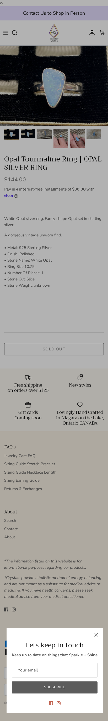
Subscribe (54, 687)
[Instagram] (59, 703)
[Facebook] (51, 703)
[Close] (96, 635)
